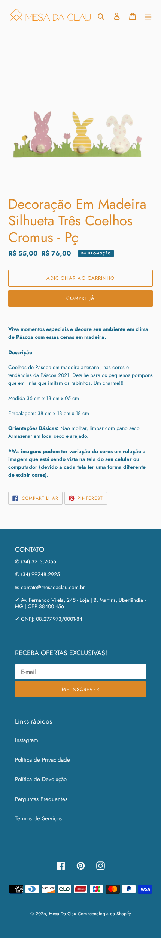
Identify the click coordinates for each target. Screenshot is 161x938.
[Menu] (148, 16)
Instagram (26, 740)
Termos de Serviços (38, 818)
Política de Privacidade (42, 760)
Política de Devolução (41, 779)
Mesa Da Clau (62, 913)
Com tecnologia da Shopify (104, 913)
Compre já (80, 298)
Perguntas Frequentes (41, 799)
